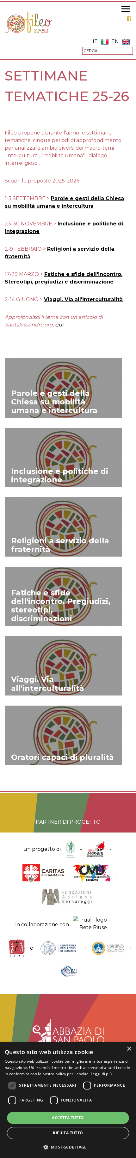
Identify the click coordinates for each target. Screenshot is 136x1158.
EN (115, 42)
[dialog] (68, 1100)
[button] (68, 1147)
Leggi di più (101, 1074)
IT (95, 42)
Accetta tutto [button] (68, 1117)
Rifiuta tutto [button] (68, 1133)
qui (59, 325)
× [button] (129, 1049)
